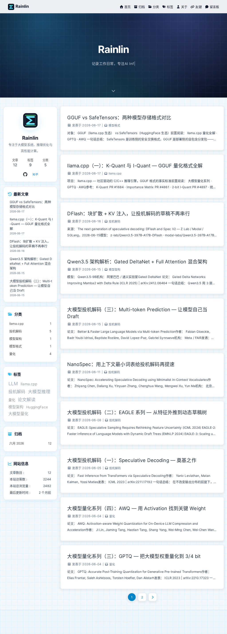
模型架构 (115, 269)
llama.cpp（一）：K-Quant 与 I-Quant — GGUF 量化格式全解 (135, 165)
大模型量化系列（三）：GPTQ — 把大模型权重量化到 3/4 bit (134, 556)
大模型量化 (18, 413)
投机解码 (115, 221)
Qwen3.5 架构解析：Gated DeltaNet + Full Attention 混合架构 (137, 261)
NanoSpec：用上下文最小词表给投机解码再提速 (120, 364)
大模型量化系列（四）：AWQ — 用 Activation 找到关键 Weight (136, 508)
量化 (112, 516)
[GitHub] (25, 174)
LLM (13, 383)
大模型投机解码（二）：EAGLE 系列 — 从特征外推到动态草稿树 (137, 412)
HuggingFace (37, 407)
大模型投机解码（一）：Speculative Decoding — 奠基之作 (131, 460)
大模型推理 (39, 391)
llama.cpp (115, 173)
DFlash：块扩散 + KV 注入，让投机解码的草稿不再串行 (128, 213)
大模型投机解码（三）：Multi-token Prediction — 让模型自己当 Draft (137, 313)
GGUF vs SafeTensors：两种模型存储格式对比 (119, 117)
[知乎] (35, 174)
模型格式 (114, 125)
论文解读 (27, 399)
